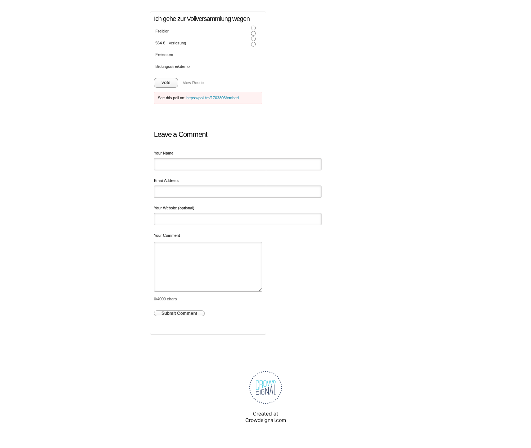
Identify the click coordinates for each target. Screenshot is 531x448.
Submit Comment (179, 313)
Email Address (166, 180)
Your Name (163, 153)
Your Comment (167, 235)
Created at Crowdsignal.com (265, 416)
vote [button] (165, 82)
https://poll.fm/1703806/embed (212, 98)
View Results (194, 83)
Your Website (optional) (174, 208)
